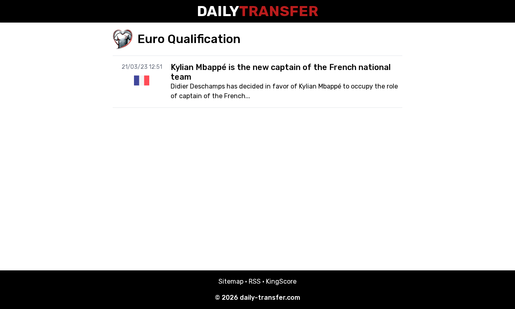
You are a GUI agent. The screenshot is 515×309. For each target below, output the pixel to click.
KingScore (281, 281)
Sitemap (230, 281)
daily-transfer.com (270, 297)
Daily (257, 11)
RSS (255, 281)
